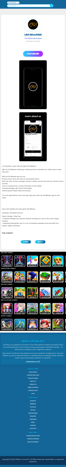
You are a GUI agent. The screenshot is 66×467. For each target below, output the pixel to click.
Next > (40, 242)
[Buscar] (51, 5)
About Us (33, 381)
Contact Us (33, 384)
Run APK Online (33, 378)
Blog (33, 393)
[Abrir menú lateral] (2, 4)
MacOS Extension (33, 442)
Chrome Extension (33, 439)
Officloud (33, 428)
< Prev (25, 242)
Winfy (33, 422)
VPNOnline (33, 419)
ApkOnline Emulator (33, 435)
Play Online (33, 54)
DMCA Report (33, 372)
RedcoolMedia (33, 413)
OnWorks (33, 404)
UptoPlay (33, 407)
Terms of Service (33, 387)
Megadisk (33, 416)
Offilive (33, 410)
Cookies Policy (33, 390)
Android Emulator (33, 375)
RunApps (33, 425)
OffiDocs (33, 401)
